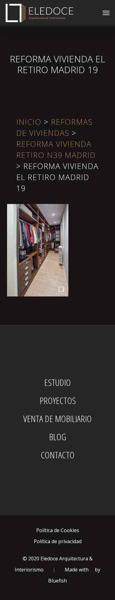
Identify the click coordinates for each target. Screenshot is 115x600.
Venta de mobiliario (57, 418)
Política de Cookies (57, 530)
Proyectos (58, 400)
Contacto (58, 455)
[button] (106, 13)
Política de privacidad (58, 541)
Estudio (57, 382)
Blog (57, 436)
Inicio (28, 121)
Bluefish (57, 580)
